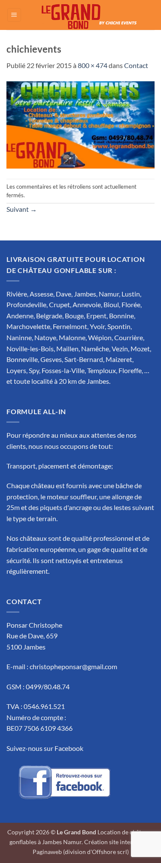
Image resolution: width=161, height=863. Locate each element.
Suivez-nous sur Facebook (44, 748)
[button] (14, 15)
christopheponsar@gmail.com (73, 666)
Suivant (21, 209)
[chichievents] (80, 124)
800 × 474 (92, 65)
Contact (136, 65)
